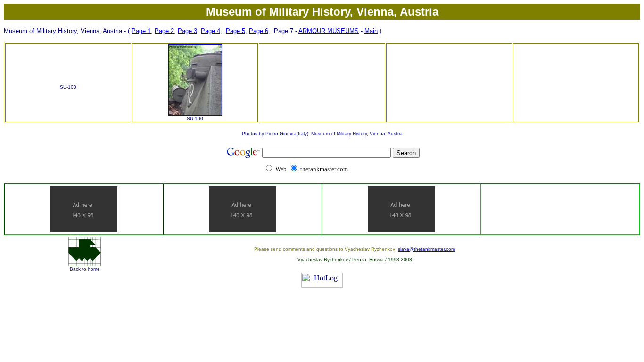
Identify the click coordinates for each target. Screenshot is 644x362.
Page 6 (258, 30)
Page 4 (210, 30)
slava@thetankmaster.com (426, 249)
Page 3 (187, 30)
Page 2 (164, 30)
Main (371, 30)
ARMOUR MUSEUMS (328, 30)
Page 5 (235, 30)
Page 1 (141, 30)
